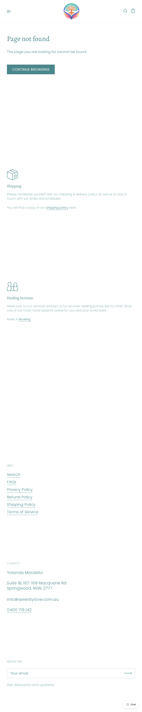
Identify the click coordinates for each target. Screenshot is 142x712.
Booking (24, 319)
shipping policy (57, 207)
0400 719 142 (19, 610)
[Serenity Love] (71, 11)
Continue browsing (31, 69)
